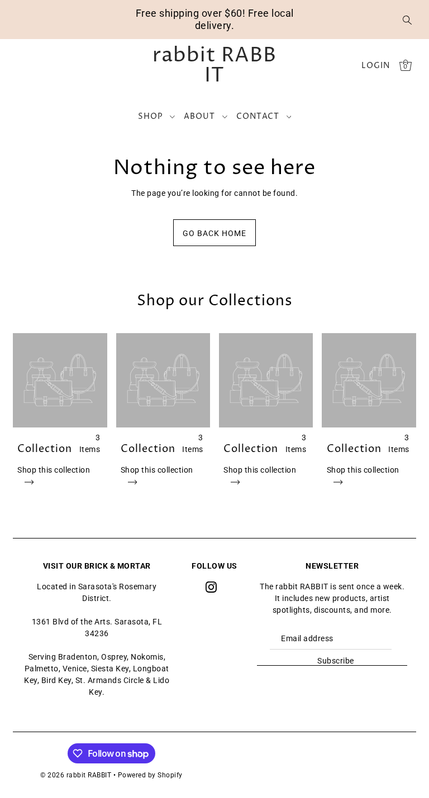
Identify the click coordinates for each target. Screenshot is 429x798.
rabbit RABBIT (214, 66)
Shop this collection (53, 469)
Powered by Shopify (150, 775)
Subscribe (335, 660)
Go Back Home (214, 233)
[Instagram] (211, 587)
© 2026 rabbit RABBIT (75, 775)
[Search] (407, 19)
